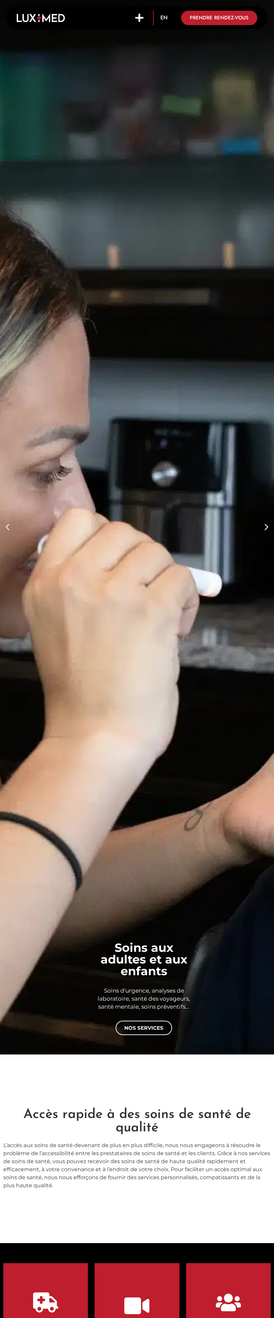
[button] (139, 18)
